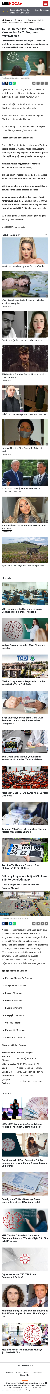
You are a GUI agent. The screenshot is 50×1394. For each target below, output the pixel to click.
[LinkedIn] (10, 83)
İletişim (26, 1372)
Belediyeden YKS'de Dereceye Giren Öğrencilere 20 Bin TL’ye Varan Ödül (29, 11)
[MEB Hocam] (12, 3)
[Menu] (46, 4)
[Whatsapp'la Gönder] (14, 83)
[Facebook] (3, 83)
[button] (38, 83)
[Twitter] (6, 83)
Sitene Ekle (24, 1375)
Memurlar (19, 20)
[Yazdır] (33, 83)
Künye (18, 1372)
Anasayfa (8, 20)
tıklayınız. (29, 1390)
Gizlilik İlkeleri (37, 1372)
